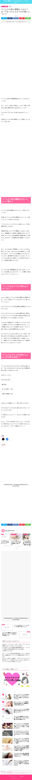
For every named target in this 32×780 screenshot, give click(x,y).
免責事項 (21, 776)
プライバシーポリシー (13, 776)
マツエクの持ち (4, 6)
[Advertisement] (16, 43)
